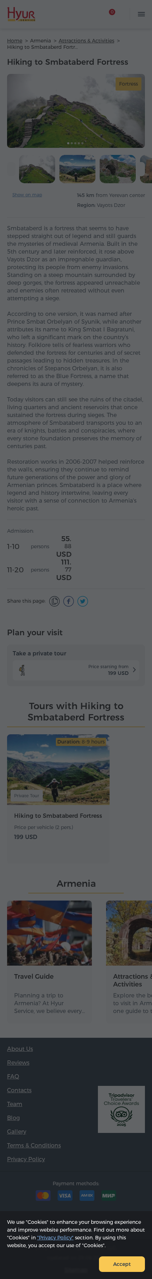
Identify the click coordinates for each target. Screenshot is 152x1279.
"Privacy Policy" (55, 1237)
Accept (122, 1264)
